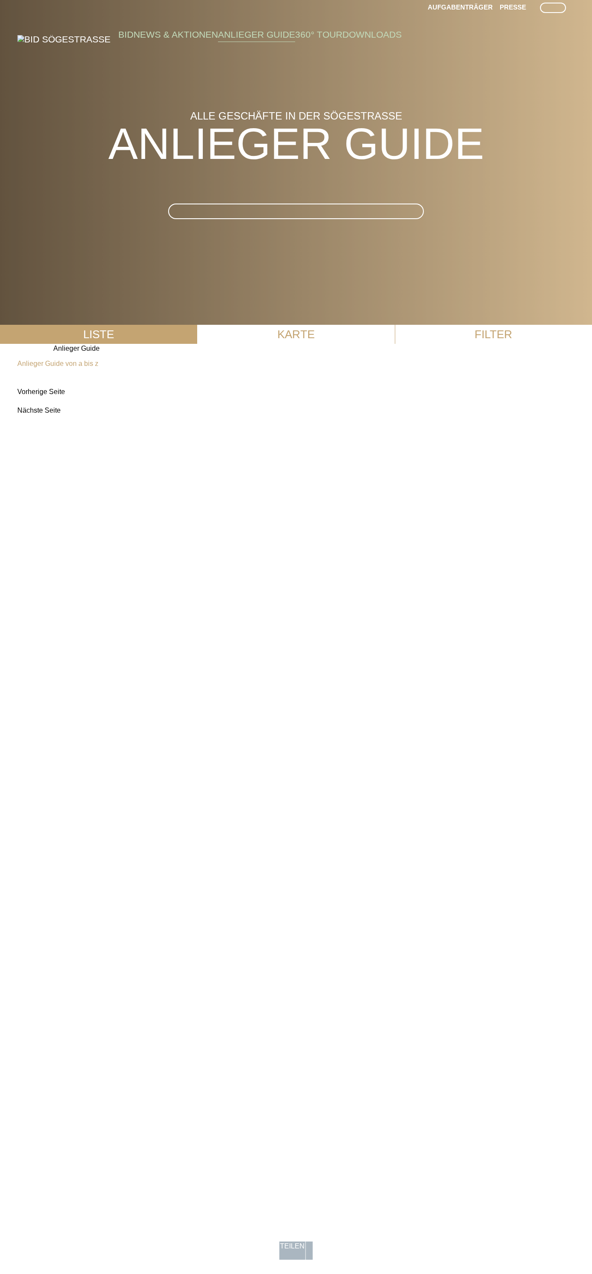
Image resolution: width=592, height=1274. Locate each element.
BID (125, 34)
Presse (513, 7)
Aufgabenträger (460, 7)
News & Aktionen (175, 34)
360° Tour (318, 34)
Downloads (372, 34)
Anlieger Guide (256, 34)
